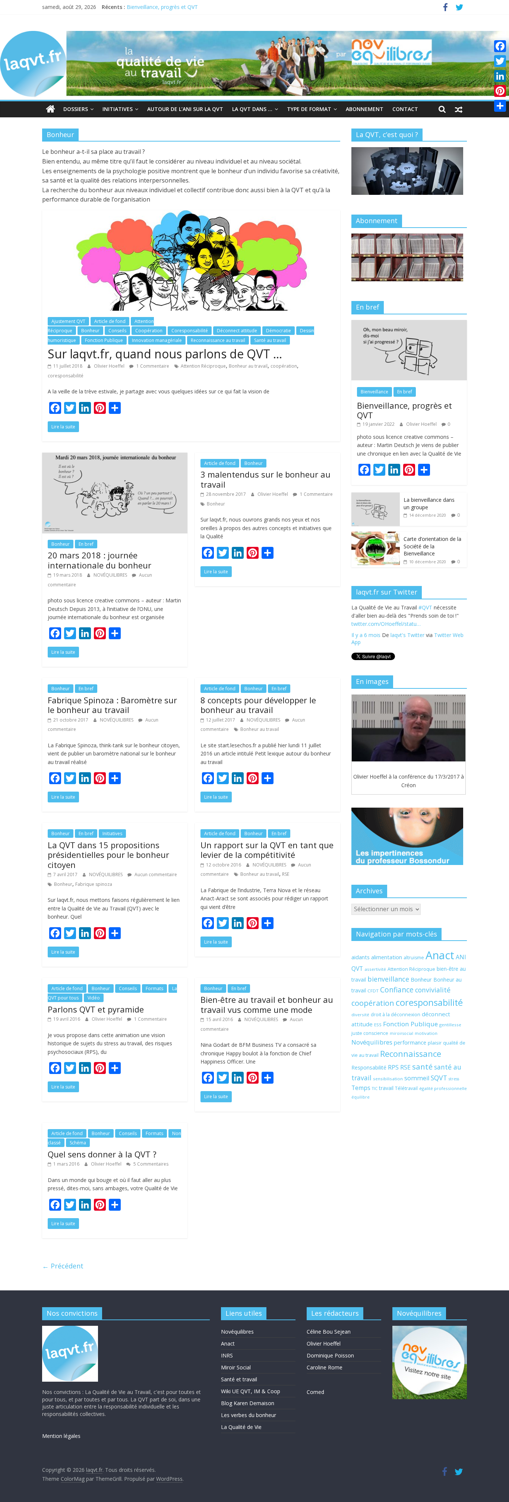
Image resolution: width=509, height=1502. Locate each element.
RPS (393, 1067)
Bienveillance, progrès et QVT (162, 6)
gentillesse (450, 1024)
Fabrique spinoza (93, 884)
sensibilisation (388, 1078)
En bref (86, 544)
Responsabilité (368, 1067)
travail (386, 1087)
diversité (360, 1014)
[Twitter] (500, 61)
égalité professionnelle (443, 1088)
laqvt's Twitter (407, 645)
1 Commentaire (152, 366)
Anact (440, 955)
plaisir (435, 1042)
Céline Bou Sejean (329, 1331)
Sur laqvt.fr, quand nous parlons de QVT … (165, 354)
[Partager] (500, 105)
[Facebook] (500, 46)
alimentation (386, 957)
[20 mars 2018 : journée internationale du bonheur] (114, 457)
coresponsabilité (65, 376)
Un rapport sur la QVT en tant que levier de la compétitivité (266, 849)
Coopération (148, 330)
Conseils (117, 330)
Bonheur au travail (248, 366)
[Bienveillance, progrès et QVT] (409, 323)
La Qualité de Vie (241, 1426)
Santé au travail (270, 340)
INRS (227, 1355)
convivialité (432, 989)
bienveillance (388, 979)
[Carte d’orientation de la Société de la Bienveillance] (375, 535)
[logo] (70, 1329)
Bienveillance (374, 392)
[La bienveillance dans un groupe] (375, 496)
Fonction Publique (104, 340)
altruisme (414, 957)
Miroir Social (236, 1367)
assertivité (375, 969)
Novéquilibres (371, 1042)
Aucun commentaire (155, 874)
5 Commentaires (150, 1164)
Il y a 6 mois (365, 645)
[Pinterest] (500, 90)
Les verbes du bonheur (248, 1415)
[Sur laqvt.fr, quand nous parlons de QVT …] (191, 214)
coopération (284, 366)
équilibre (360, 1097)
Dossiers (75, 109)
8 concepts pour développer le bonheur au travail (258, 704)
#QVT (358, 625)
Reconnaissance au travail (218, 340)
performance (410, 1042)
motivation (426, 1033)
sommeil (416, 1078)
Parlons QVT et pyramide (96, 1009)
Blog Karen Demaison (247, 1403)
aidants (360, 957)
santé (422, 1066)
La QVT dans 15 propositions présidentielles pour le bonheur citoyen (108, 854)
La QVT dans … (252, 109)
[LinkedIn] (500, 76)
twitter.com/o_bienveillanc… (419, 633)
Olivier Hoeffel (110, 366)
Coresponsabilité (189, 330)
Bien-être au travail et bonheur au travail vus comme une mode (266, 1004)
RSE (285, 874)
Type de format (309, 109)
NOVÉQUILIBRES (111, 575)
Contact (405, 109)
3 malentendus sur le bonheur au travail (265, 479)
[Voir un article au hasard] (458, 109)
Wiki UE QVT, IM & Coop (250, 1391)
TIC (374, 1088)
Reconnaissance (410, 1053)
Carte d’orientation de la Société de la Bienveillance (432, 546)
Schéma (78, 1143)
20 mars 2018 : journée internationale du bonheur (99, 559)
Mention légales (61, 1435)
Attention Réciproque (203, 366)
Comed (315, 1391)
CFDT (373, 991)
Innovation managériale (157, 340)
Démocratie (278, 330)
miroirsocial (401, 1033)
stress (454, 1078)
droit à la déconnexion (395, 1014)
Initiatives (117, 109)
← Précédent (62, 1265)
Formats (154, 988)
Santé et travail (239, 1379)
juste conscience (369, 1033)
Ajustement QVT (68, 321)
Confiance (397, 990)
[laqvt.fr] (254, 35)
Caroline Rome (324, 1367)
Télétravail (406, 1088)
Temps (360, 1088)
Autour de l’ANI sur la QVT (185, 109)
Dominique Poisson (330, 1355)
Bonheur (90, 330)
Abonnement (364, 109)
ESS (378, 1024)
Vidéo (94, 998)
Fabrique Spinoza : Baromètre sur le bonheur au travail (112, 704)
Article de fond (110, 321)
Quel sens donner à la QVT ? (102, 1154)
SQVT (439, 1077)
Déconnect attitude (237, 330)
